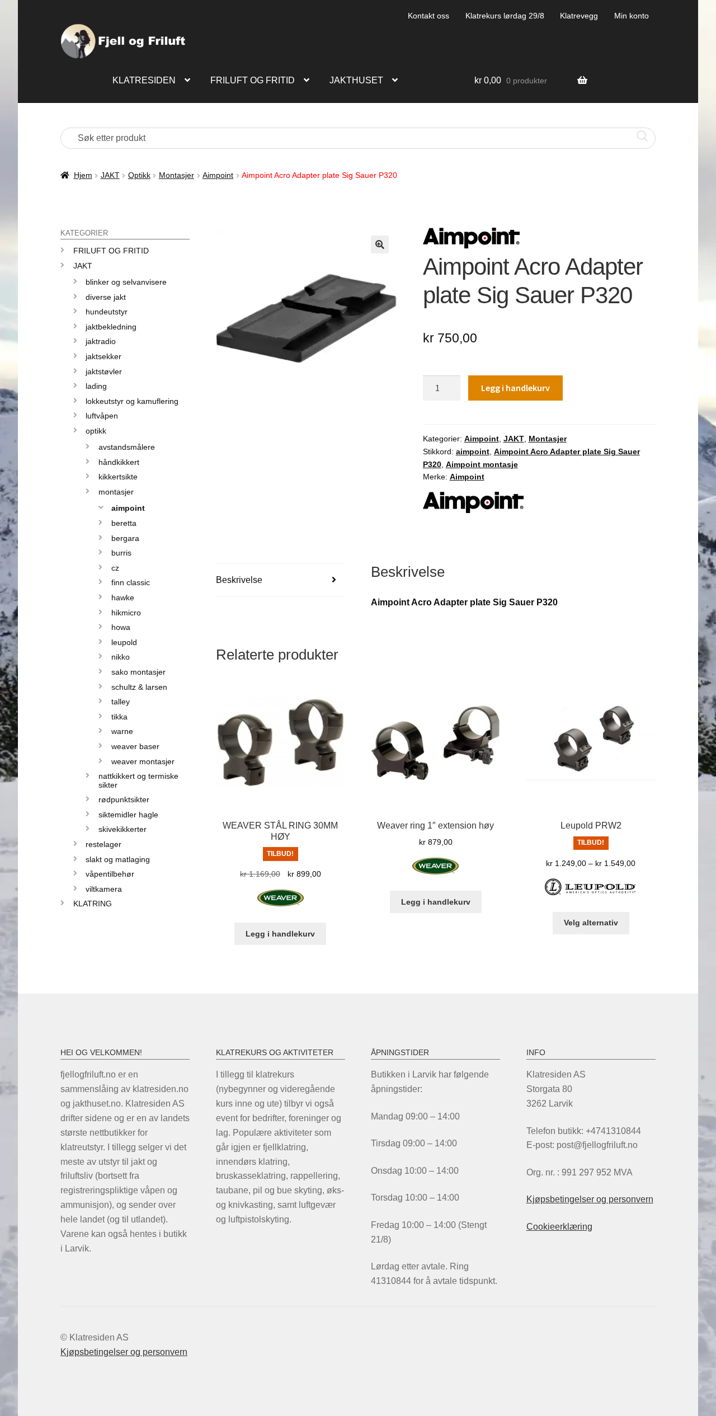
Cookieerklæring (559, 1226)
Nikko (120, 656)
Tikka (119, 716)
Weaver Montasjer (143, 761)
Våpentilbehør (110, 873)
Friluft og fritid (252, 80)
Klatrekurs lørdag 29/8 (504, 15)
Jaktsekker (103, 356)
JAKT (110, 175)
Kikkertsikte (118, 476)
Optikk (139, 175)
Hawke (122, 597)
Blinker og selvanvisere (126, 281)
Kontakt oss (428, 15)
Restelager (103, 844)
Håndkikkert (118, 462)
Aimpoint (217, 175)
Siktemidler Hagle (128, 814)
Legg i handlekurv (515, 387)
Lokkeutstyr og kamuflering (132, 401)
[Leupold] (591, 893)
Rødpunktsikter (123, 799)
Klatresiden (144, 80)
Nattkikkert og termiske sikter (138, 780)
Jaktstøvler (104, 371)
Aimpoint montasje (482, 464)
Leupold (124, 642)
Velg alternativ (591, 922)
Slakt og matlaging (118, 859)
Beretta (123, 523)
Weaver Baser (135, 746)
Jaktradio (101, 341)
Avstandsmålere (126, 447)
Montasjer (176, 175)
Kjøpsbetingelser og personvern (589, 1199)
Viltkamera (104, 889)
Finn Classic (130, 582)
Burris (121, 552)
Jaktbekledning (111, 326)
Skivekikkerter (122, 829)
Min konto (631, 15)
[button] (380, 244)
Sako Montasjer (138, 671)
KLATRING (92, 903)
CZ (115, 567)
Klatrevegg (579, 15)
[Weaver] (280, 904)
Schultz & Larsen (139, 687)
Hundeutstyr (107, 311)
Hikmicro (126, 612)
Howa (120, 627)
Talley (120, 701)
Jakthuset (356, 80)
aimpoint (472, 451)
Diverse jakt (106, 297)
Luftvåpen (102, 415)
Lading (96, 386)
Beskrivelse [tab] (239, 580)
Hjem (83, 175)
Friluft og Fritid (111, 250)
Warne (122, 731)
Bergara (125, 538)
